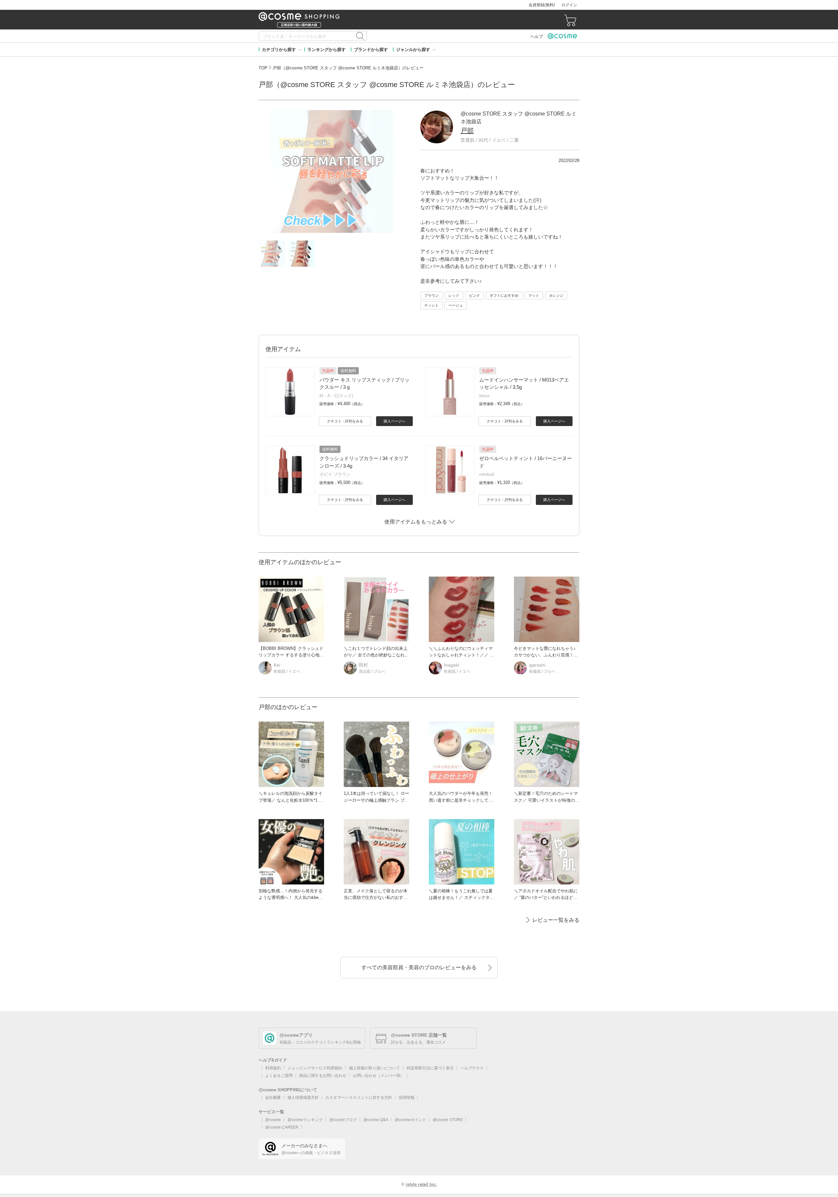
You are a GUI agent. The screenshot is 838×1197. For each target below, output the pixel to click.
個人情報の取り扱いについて (374, 1068)
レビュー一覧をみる (555, 920)
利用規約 (273, 1068)
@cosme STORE (448, 1119)
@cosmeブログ (343, 1119)
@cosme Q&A (375, 1119)
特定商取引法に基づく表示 (430, 1068)
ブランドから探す (371, 49)
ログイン (569, 5)
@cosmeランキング (305, 1119)
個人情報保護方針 (303, 1097)
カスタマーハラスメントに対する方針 (358, 1097)
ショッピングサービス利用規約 (314, 1068)
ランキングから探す (326, 49)
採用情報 (406, 1097)
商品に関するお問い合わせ (322, 1075)
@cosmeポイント (410, 1119)
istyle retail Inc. (421, 1184)
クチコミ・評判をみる (345, 421)
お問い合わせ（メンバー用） (378, 1075)
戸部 (467, 130)
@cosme (273, 1119)
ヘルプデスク (472, 1068)
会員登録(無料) (542, 5)
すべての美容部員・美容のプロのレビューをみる (419, 967)
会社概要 (273, 1097)
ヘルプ (536, 36)
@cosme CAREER (282, 1127)
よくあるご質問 (279, 1075)
